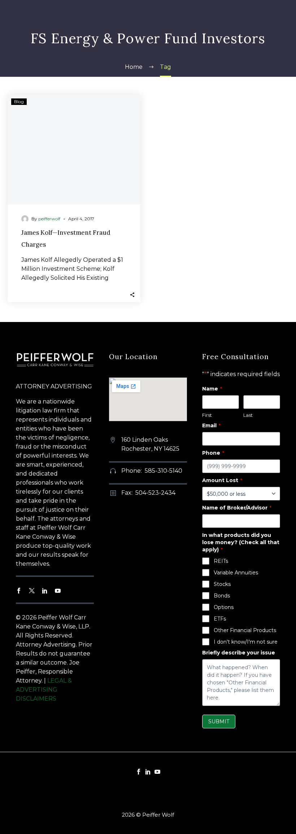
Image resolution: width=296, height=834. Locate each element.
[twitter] (32, 590)
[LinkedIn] (148, 772)
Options (224, 607)
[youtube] (58, 590)
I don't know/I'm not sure (246, 642)
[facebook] (19, 590)
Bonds (222, 595)
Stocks (222, 584)
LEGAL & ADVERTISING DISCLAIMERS (44, 689)
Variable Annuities (236, 572)
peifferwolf (49, 218)
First (207, 415)
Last (248, 415)
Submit (218, 721)
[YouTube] (157, 772)
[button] (132, 294)
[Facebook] (139, 772)
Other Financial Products (245, 630)
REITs (221, 561)
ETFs (220, 618)
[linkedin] (45, 590)
